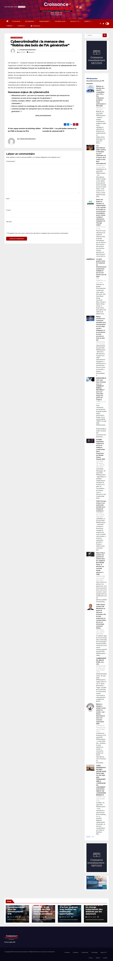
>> (93, 837)
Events (87, 21)
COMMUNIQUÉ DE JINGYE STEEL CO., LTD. (101, 661)
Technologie (60, 21)
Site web (9, 221)
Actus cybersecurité (16, 37)
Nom (8, 198)
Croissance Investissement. (48, 951)
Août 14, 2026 (13, 917)
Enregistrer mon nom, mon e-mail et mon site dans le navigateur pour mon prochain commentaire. (38, 233)
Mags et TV (75, 21)
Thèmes (9, 26)
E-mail (8, 210)
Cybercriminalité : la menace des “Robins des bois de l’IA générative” (40, 43)
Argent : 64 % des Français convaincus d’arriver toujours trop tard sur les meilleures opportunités (69, 907)
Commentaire (11, 161)
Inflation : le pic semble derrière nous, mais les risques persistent (43, 910)
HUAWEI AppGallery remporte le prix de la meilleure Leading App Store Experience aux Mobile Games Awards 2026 (100, 449)
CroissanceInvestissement (27, 49)
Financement (44, 21)
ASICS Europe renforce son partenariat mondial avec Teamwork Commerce (101, 506)
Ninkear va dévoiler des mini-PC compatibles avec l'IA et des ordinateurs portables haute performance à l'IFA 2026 (101, 96)
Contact (21, 26)
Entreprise (29, 21)
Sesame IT (32, 52)
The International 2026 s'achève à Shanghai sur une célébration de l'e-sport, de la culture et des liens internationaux (101, 154)
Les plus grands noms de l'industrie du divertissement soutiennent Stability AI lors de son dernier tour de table (101, 267)
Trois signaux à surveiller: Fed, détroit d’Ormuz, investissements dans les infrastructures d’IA (16, 907)
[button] (100, 23)
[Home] (7, 21)
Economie (16, 21)
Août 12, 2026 (39, 917)
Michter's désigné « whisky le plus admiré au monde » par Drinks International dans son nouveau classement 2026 (101, 713)
